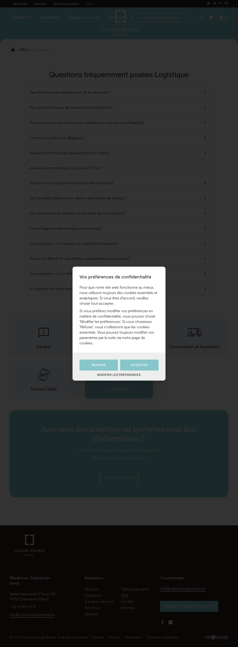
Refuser (99, 365)
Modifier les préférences (119, 375)
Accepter (139, 365)
